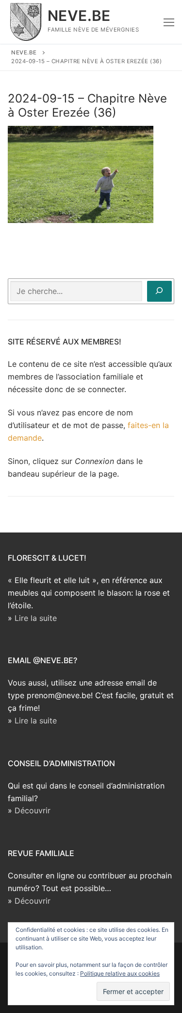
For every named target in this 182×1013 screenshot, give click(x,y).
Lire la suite (36, 618)
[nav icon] (169, 22)
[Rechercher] (159, 291)
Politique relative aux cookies (120, 973)
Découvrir (32, 810)
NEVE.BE (79, 15)
